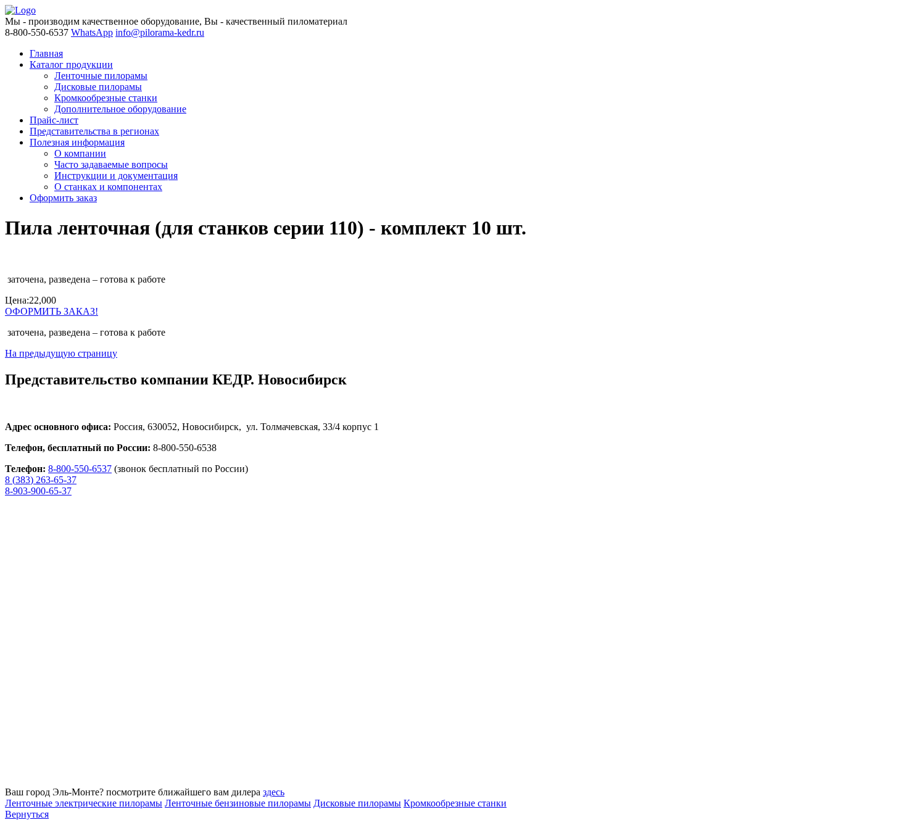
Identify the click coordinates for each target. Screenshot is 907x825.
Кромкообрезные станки (455, 803)
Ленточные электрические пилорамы (83, 803)
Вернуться (27, 814)
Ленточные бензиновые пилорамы (238, 803)
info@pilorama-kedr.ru (159, 32)
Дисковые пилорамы (357, 803)
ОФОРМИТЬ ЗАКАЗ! (51, 311)
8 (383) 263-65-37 (41, 480)
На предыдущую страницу (61, 353)
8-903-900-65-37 (38, 491)
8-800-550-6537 (80, 468)
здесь (273, 792)
